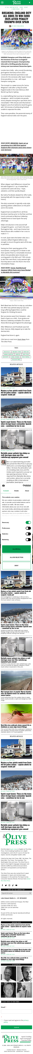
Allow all (17, 549)
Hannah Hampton (8, 354)
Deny (16, 565)
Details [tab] (16, 491)
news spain (26, 354)
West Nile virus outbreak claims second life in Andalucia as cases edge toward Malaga (16, 726)
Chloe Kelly (7, 352)
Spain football (26, 357)
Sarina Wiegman (15, 357)
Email (3, 1007)
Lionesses (18, 354)
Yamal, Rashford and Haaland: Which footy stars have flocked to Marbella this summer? (15, 270)
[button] (30, 893)
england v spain (16, 352)
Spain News (21, 339)
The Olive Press (16, 359)
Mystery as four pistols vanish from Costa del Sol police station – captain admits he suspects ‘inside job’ (16, 392)
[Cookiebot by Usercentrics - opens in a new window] (23, 486)
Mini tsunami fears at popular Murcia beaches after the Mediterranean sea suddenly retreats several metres (16, 693)
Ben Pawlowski (19, 26)
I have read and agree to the (16, 1021)
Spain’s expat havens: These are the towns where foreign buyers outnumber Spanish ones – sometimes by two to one (16, 424)
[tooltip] (2, 885)
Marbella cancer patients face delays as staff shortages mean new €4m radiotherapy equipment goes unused (15, 455)
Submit (16, 1027)
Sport (26, 7)
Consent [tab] (6, 491)
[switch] (28, 528)
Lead (21, 7)
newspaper (6, 357)
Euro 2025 (26, 352)
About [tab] (27, 491)
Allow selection (16, 557)
